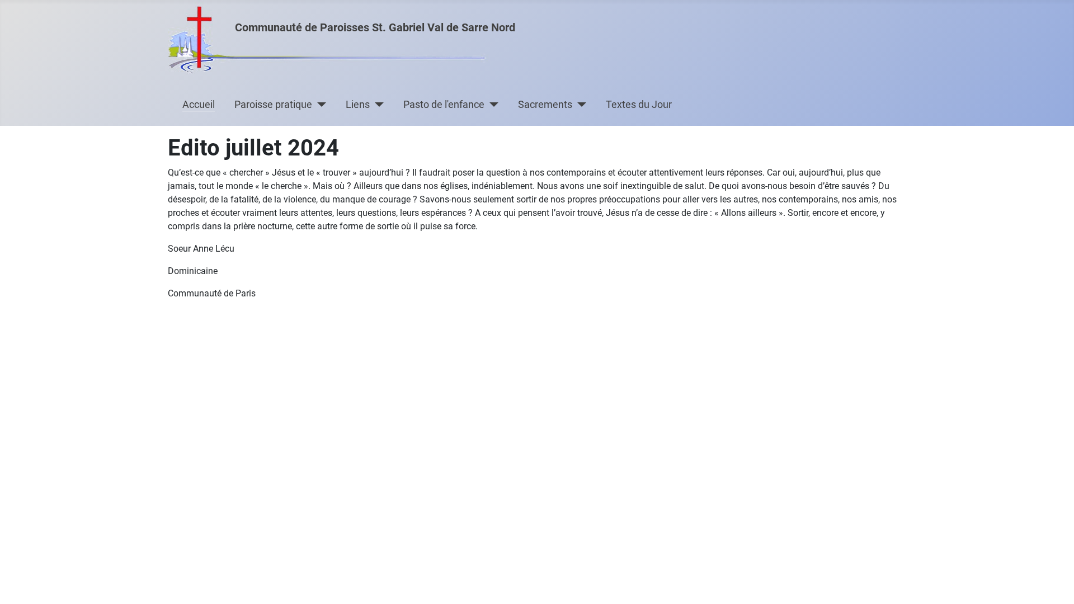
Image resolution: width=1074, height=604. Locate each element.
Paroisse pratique (273, 104)
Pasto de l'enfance (443, 104)
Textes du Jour (639, 104)
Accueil (198, 104)
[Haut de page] (1054, 583)
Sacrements (545, 104)
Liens (358, 104)
